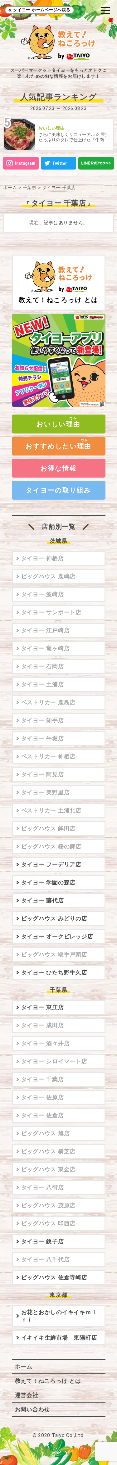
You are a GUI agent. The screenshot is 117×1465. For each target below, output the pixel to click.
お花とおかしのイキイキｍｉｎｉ (59, 1316)
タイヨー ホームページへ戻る (42, 9)
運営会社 (26, 1395)
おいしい (58, 424)
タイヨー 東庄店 (42, 1007)
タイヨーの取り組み (58, 490)
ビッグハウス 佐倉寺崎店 (54, 1277)
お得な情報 (58, 468)
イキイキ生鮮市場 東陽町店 (59, 1338)
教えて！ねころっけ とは (58, 299)
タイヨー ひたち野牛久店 (54, 972)
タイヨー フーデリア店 (51, 864)
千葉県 (30, 187)
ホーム (10, 187)
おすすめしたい (58, 446)
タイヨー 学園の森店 (48, 882)
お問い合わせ (32, 1409)
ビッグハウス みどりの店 (54, 918)
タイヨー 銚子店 (42, 1241)
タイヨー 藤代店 (42, 900)
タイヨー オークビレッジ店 (57, 936)
